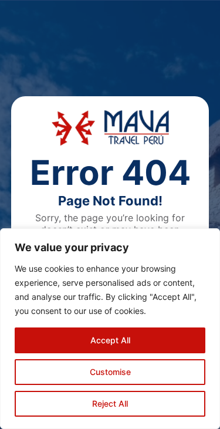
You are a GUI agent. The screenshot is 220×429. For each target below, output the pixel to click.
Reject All (110, 403)
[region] (110, 328)
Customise (110, 372)
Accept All (110, 340)
